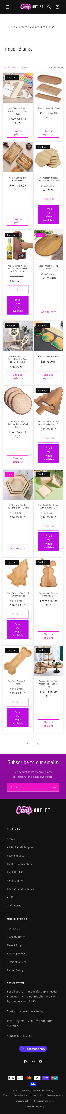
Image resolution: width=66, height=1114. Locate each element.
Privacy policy (36, 1095)
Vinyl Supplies (15, 880)
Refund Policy (15, 970)
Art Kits (11, 897)
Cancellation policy (35, 1106)
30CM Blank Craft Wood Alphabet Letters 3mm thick (17, 111)
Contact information (44, 1100)
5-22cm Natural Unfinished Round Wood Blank (18, 424)
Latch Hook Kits (16, 872)
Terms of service (55, 1095)
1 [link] (18, 744)
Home (15, 27)
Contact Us (13, 928)
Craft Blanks (28, 27)
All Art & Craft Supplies (20, 847)
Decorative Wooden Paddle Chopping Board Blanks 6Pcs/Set (17, 359)
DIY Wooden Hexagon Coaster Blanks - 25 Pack (48, 179)
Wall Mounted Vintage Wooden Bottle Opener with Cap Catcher (17, 269)
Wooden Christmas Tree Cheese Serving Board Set (48, 423)
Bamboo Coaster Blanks (48, 356)
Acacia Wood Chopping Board (48, 267)
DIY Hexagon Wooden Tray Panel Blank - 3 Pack (18, 506)
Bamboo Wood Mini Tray (48, 108)
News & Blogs (15, 945)
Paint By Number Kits (19, 864)
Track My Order (16, 936)
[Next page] (48, 744)
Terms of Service (16, 961)
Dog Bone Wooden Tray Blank (17, 682)
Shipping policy (23, 1100)
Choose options (17, 132)
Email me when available (48, 214)
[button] (7, 7)
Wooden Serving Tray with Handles (17, 179)
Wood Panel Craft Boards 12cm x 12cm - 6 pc (48, 506)
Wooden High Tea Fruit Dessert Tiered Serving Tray (48, 684)
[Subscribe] (55, 787)
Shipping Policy (16, 953)
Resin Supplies (15, 855)
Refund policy (20, 1095)
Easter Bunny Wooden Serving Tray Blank (48, 594)
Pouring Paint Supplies (20, 888)
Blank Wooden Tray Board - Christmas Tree (18, 594)
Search (11, 839)
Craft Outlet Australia (31, 1090)
